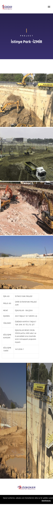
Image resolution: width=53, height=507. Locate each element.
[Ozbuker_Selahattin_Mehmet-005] (26, 208)
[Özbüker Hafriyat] (7, 7)
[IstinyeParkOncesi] (26, 262)
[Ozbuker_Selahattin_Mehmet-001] (26, 100)
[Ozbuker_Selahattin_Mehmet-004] (26, 154)
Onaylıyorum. (46, 501)
